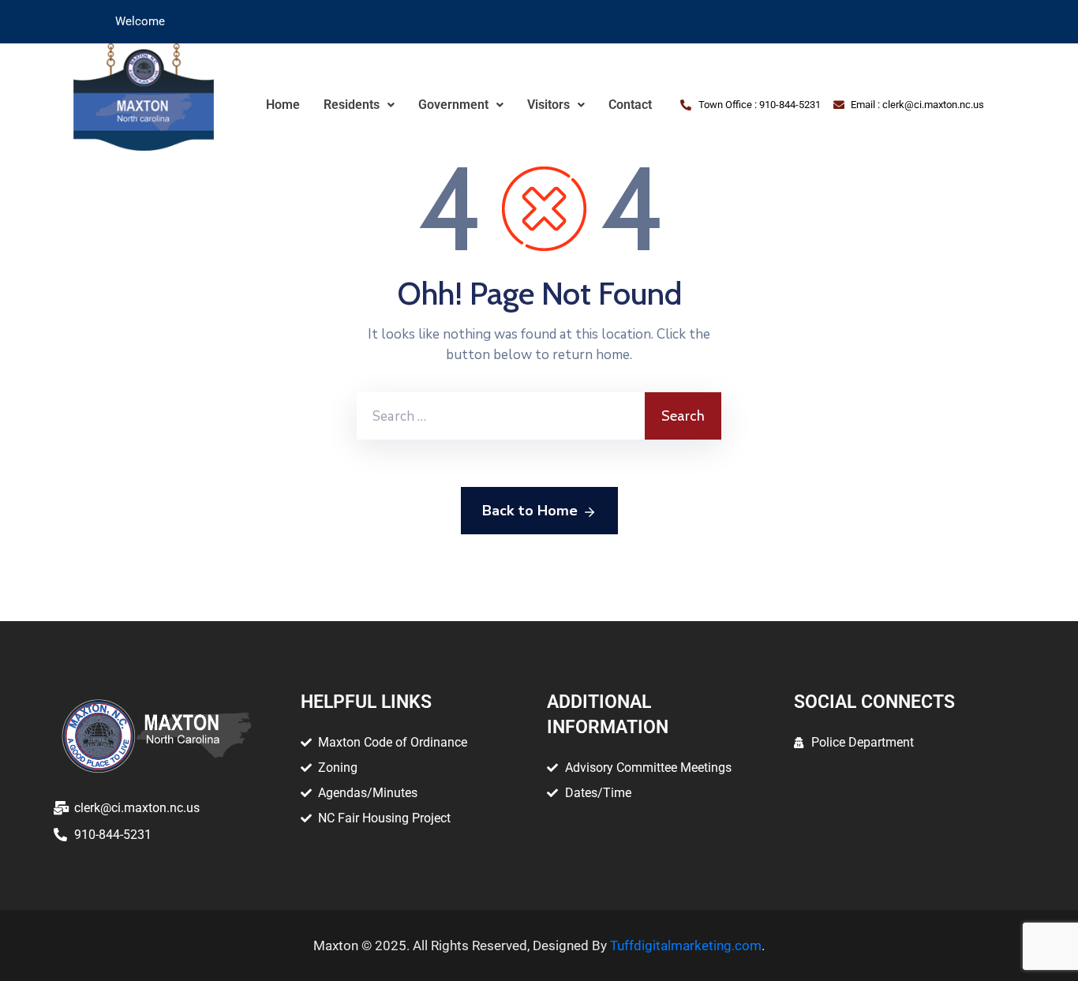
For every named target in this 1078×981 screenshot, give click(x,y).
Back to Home (530, 510)
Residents (352, 104)
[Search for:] (501, 416)
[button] (359, 105)
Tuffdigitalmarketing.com (686, 945)
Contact (630, 104)
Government (453, 104)
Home (283, 104)
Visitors (548, 104)
